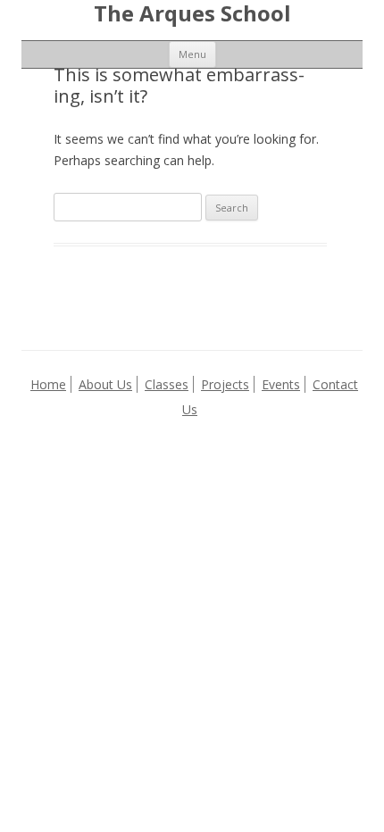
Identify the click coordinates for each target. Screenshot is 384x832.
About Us (105, 384)
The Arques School (192, 14)
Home (48, 384)
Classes (166, 384)
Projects (225, 384)
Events (281, 384)
